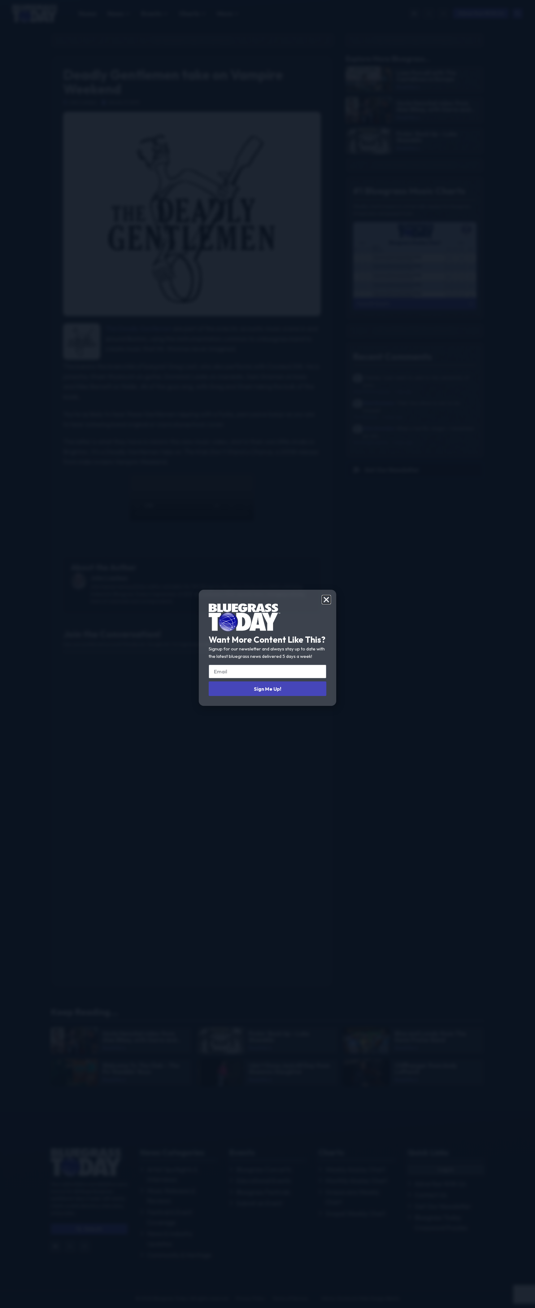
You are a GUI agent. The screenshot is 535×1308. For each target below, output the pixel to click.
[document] (267, 654)
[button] (326, 599)
